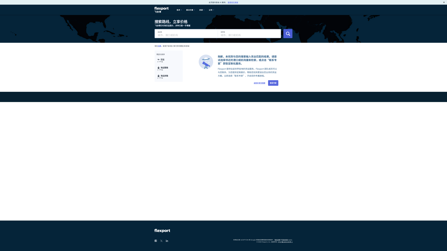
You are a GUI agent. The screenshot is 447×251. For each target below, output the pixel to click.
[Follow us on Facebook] (155, 240)
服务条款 (285, 240)
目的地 (223, 32)
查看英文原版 (233, 2)
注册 (159, 46)
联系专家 (273, 83)
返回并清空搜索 (259, 83)
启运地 (160, 32)
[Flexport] (161, 10)
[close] (444, 2)
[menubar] (234, 10)
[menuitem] (180, 10)
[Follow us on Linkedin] (167, 240)
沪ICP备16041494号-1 (285, 242)
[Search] (287, 33)
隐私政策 (277, 240)
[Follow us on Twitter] (161, 240)
